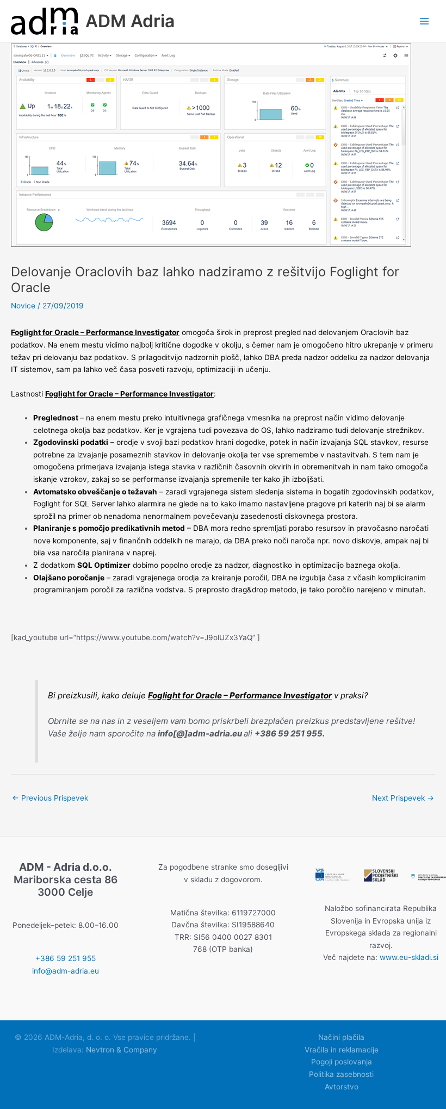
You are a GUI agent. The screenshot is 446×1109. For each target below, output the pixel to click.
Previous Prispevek (50, 798)
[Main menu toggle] (424, 21)
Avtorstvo (341, 1086)
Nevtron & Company (121, 1049)
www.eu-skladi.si (409, 957)
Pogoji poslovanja (341, 1061)
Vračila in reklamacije (342, 1049)
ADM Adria (130, 21)
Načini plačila (341, 1037)
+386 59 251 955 (65, 958)
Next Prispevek (403, 798)
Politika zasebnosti (341, 1074)
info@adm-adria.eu (65, 970)
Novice (23, 305)
